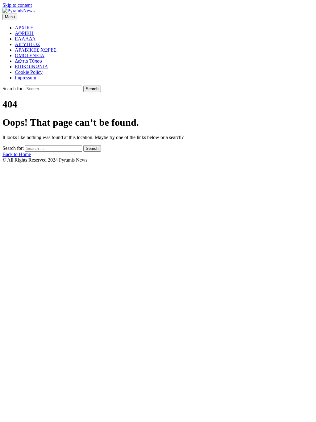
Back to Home (16, 154)
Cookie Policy (29, 72)
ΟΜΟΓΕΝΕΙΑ (29, 55)
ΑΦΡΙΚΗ (24, 33)
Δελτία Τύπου (28, 61)
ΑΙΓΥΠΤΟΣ (27, 44)
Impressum (25, 77)
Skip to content (17, 5)
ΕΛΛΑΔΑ (25, 38)
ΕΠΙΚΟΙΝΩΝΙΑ (31, 66)
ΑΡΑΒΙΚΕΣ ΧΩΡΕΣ (35, 50)
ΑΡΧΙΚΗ (24, 27)
